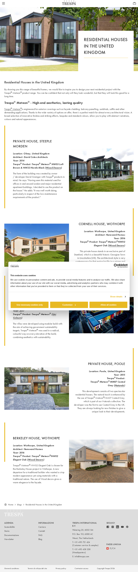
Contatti (41, 531)
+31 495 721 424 (82, 542)
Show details (116, 296)
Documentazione (11, 535)
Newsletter (9, 539)
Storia (6, 531)
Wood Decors (53, 167)
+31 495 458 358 (82, 549)
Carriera (42, 527)
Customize (67, 305)
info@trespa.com (82, 556)
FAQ (40, 535)
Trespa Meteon (13, 109)
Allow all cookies (108, 305)
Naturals (119, 385)
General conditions (11, 568)
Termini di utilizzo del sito (37, 568)
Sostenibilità (9, 527)
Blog (40, 539)
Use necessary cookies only (30, 305)
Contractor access (81, 568)
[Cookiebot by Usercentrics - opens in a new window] (116, 266)
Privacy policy (61, 568)
